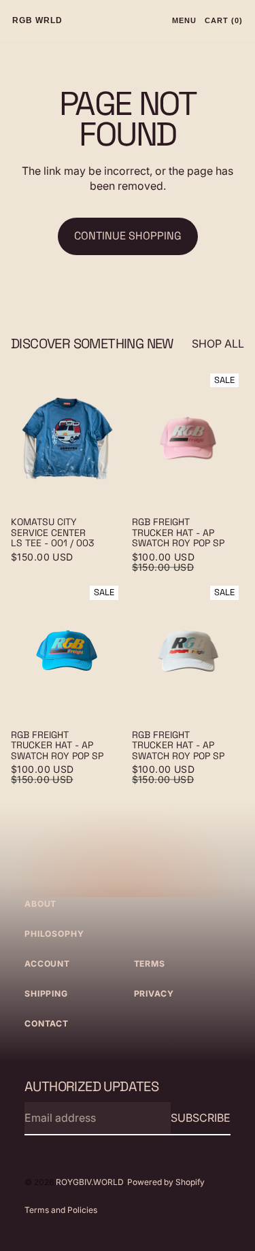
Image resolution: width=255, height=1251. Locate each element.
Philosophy (54, 934)
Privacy (154, 993)
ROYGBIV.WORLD (89, 1182)
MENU (184, 20)
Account (47, 963)
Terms (149, 963)
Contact (46, 1023)
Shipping (46, 993)
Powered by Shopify (166, 1182)
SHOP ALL (218, 343)
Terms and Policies (60, 1210)
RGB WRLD (37, 20)
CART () (224, 20)
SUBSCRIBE (201, 1117)
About (40, 904)
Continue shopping (128, 236)
